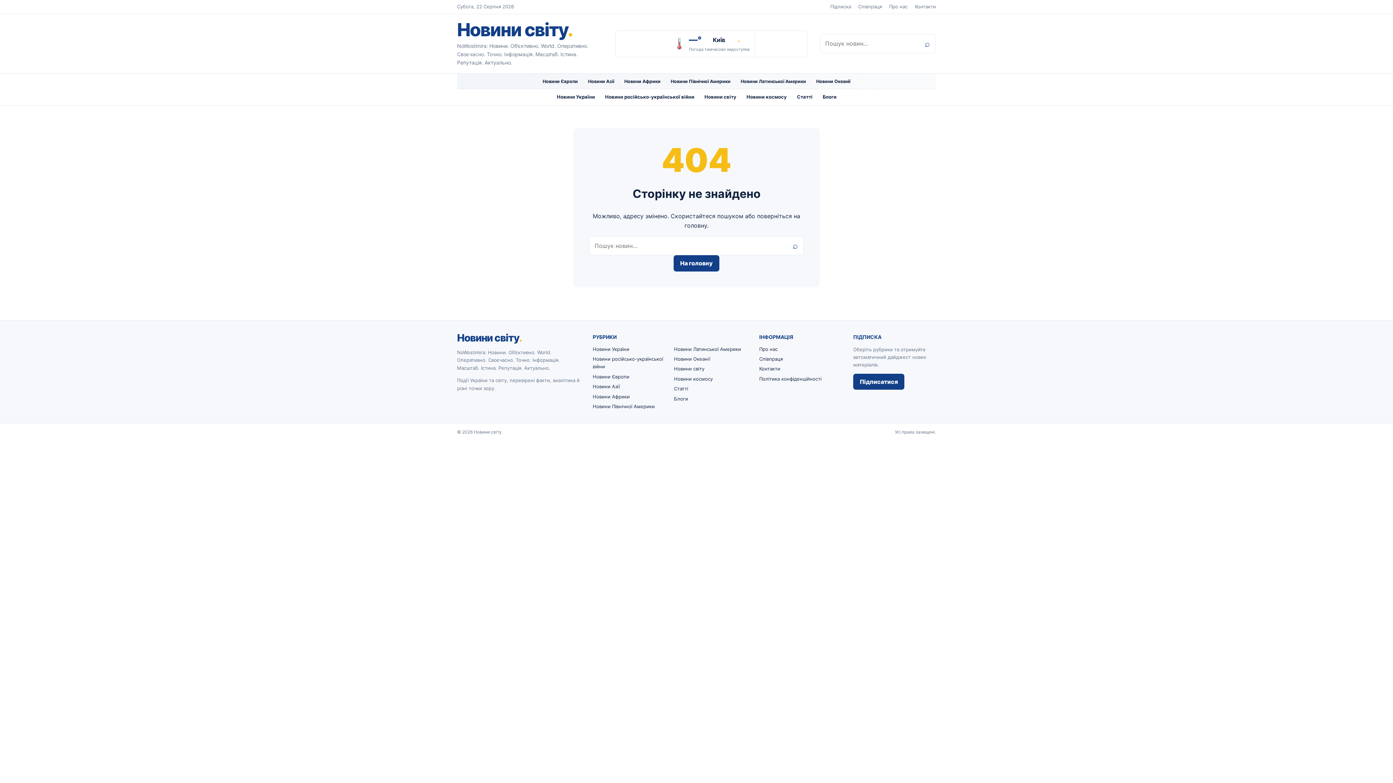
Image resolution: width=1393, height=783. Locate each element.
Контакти (925, 6)
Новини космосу (767, 97)
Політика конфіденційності (790, 379)
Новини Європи (560, 81)
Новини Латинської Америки (773, 81)
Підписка (840, 6)
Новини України (576, 97)
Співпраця (870, 6)
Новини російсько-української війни (649, 97)
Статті (805, 97)
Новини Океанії (833, 81)
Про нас (898, 6)
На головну (696, 263)
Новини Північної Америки (701, 81)
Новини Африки (642, 81)
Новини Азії (601, 81)
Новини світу (514, 30)
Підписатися (879, 381)
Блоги (830, 97)
